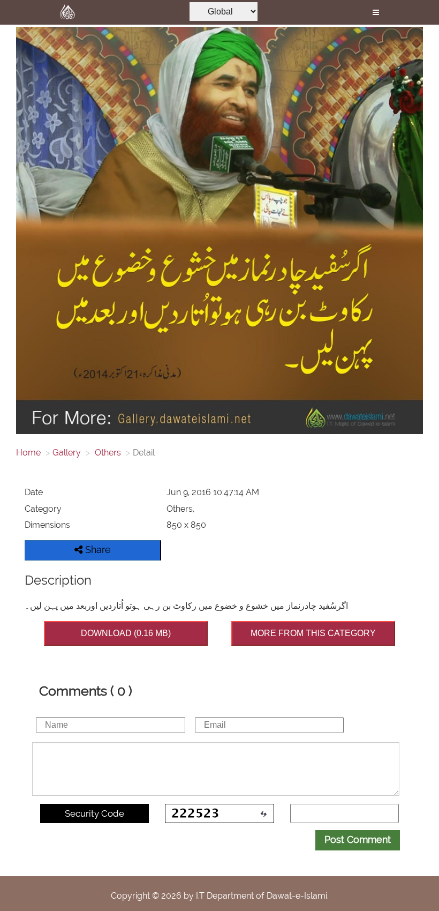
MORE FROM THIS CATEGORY (313, 633)
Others (107, 452)
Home (28, 452)
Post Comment (357, 839)
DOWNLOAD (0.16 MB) (126, 633)
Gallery (66, 452)
